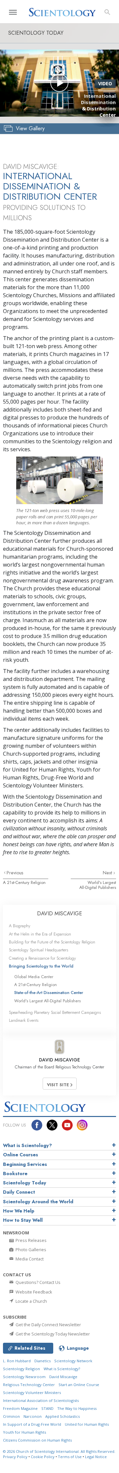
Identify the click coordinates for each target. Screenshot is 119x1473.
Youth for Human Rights (24, 1432)
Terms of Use (70, 1456)
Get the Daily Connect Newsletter (48, 1325)
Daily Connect (19, 1192)
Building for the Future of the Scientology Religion (52, 942)
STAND (47, 1408)
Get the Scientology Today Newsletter (52, 1334)
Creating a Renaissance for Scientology (42, 958)
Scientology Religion (21, 1368)
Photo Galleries (30, 1250)
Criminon (11, 1416)
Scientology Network (73, 1360)
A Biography (19, 926)
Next (108, 872)
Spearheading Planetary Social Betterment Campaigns (55, 1012)
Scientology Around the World (38, 1201)
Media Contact (29, 1259)
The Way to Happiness (77, 1408)
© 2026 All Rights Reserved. (59, 1451)
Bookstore (15, 1173)
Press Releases (31, 1240)
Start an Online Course (79, 1384)
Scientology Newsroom (24, 1376)
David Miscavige (63, 1376)
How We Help (18, 1211)
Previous (15, 872)
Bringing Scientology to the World (41, 966)
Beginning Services (25, 1164)
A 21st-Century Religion (24, 882)
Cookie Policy (43, 1456)
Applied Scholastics (62, 1416)
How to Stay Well (23, 1220)
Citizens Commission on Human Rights (37, 1440)
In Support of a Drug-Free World (32, 1424)
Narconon (32, 1416)
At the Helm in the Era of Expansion (40, 934)
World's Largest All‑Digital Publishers (97, 885)
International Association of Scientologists (41, 1400)
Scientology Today (24, 1182)
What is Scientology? (27, 1145)
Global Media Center (33, 977)
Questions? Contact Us (37, 1282)
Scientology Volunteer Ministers (32, 1392)
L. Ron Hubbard (17, 1360)
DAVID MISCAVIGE (59, 913)
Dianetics (42, 1360)
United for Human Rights (87, 1424)
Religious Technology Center (29, 1384)
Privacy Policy (15, 1456)
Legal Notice (96, 1456)
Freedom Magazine (20, 1408)
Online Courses (20, 1154)
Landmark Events (23, 1020)
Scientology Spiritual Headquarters (38, 950)
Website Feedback (33, 1292)
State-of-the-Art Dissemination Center (48, 992)
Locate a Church (31, 1301)
